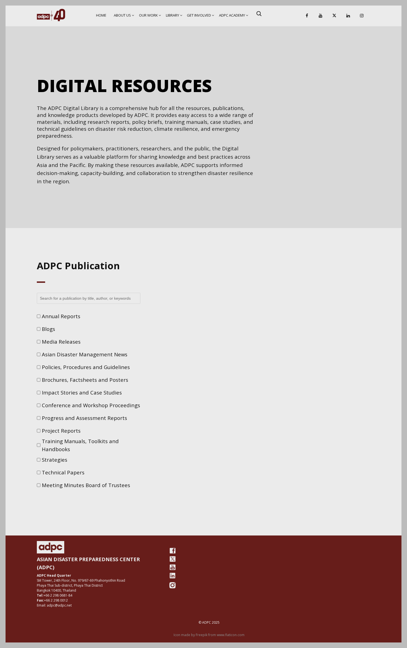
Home (101, 15)
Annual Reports (61, 316)
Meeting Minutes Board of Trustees (86, 485)
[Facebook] (306, 16)
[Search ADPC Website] (259, 13)
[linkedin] (172, 575)
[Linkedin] (348, 16)
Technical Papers (63, 472)
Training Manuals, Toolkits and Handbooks (80, 445)
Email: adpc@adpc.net (54, 605)
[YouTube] (320, 16)
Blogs (48, 328)
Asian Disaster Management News (84, 354)
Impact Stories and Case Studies (82, 392)
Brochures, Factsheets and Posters (85, 379)
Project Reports (61, 430)
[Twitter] (172, 559)
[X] (334, 16)
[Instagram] (361, 16)
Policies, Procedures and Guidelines (86, 367)
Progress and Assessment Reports (84, 417)
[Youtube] (172, 567)
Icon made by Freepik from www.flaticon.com (209, 635)
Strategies (54, 459)
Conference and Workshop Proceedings (91, 405)
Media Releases (61, 341)
